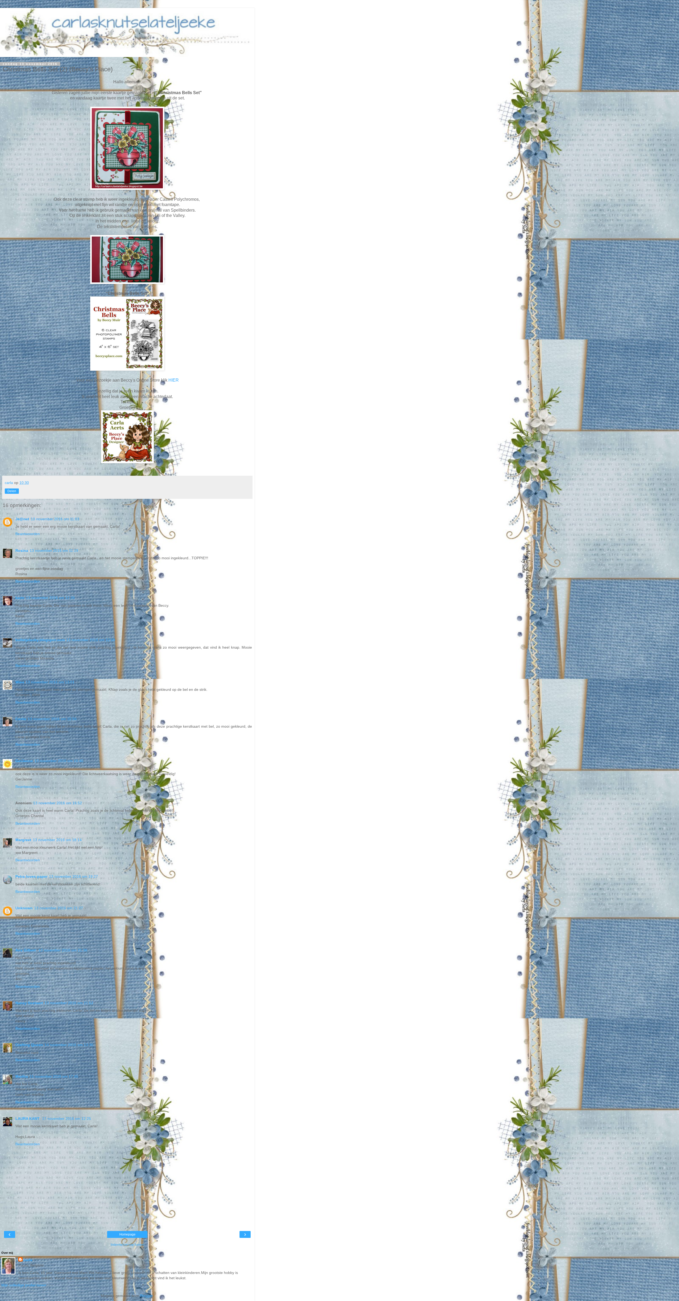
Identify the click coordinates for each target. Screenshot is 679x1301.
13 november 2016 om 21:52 (69, 1003)
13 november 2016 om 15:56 (52, 719)
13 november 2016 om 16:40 (58, 761)
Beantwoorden (27, 534)
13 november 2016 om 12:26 (50, 598)
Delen (11, 491)
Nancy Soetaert (29, 1003)
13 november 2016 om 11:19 (54, 550)
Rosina (21, 550)
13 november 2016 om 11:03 (55, 519)
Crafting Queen (29, 1045)
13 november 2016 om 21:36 (62, 950)
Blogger (146, 1296)
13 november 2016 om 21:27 (58, 908)
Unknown (24, 908)
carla (28, 1260)
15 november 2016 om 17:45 (53, 1076)
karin (19, 598)
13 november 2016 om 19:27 (73, 876)
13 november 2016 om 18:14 (57, 840)
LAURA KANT (28, 1118)
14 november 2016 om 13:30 (69, 1045)
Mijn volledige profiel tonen (23, 1285)
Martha (21, 1076)
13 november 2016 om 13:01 (50, 682)
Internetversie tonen (127, 1244)
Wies (19, 682)
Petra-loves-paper (31, 876)
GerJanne (24, 761)
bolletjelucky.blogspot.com (40, 640)
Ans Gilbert (26, 950)
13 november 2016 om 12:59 (90, 640)
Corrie (20, 719)
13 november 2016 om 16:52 (57, 803)
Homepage (127, 1234)
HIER (173, 380)
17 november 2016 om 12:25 (66, 1118)
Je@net (22, 519)
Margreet (23, 840)
